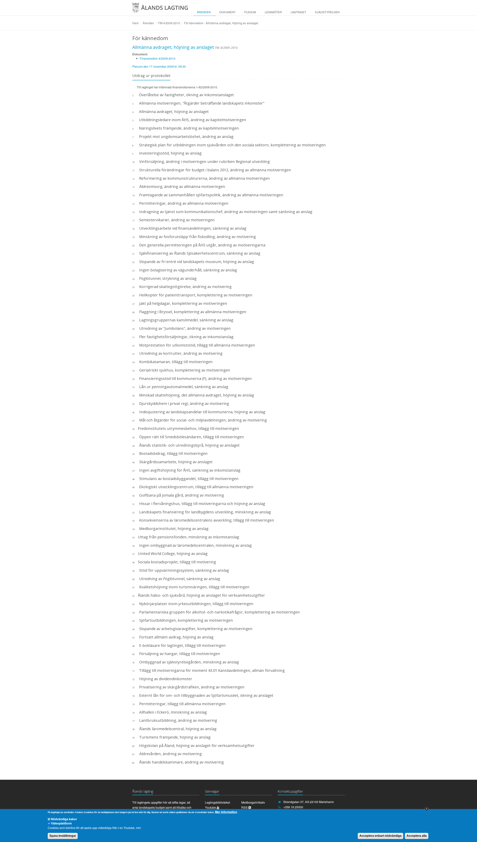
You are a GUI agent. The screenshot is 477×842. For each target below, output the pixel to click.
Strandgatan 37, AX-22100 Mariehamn (308, 802)
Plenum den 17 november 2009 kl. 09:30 (159, 66)
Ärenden (204, 12)
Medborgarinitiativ (253, 802)
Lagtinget (298, 12)
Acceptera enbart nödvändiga (380, 835)
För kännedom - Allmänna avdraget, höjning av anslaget (221, 23)
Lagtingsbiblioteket (217, 802)
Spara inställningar (62, 835)
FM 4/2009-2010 (169, 23)
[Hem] (163, 9)
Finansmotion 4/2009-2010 (157, 58)
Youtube (211, 807)
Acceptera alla (417, 835)
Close (426, 809)
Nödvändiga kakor (64, 819)
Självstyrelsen (327, 12)
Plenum (250, 12)
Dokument (227, 12)
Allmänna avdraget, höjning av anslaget (173, 47)
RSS (244, 807)
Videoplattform (61, 823)
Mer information (226, 812)
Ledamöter (273, 12)
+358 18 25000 (293, 807)
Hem (135, 23)
